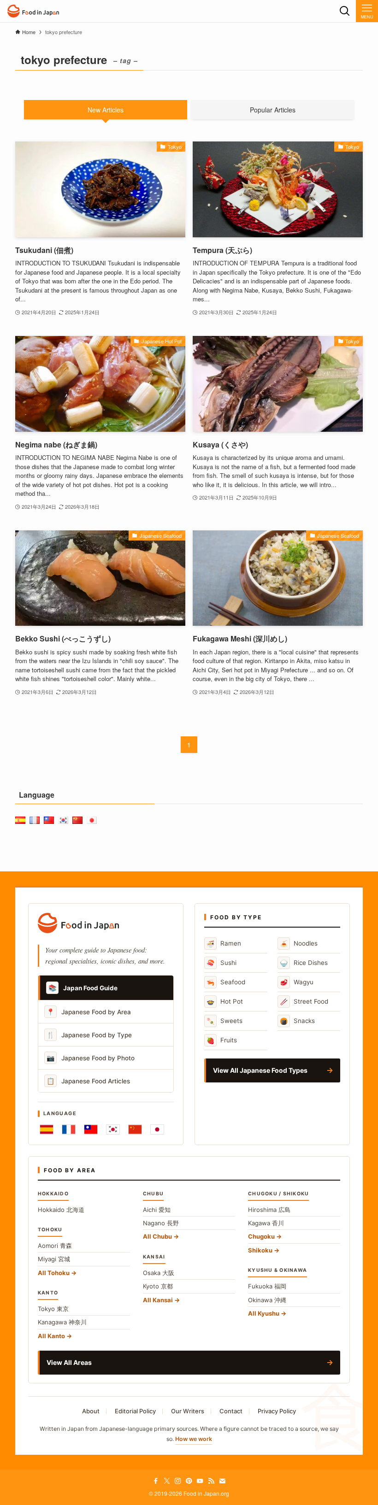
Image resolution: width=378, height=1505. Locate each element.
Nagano (161, 1223)
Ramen (224, 943)
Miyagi (54, 1259)
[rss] (211, 1481)
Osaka (158, 1272)
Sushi (221, 963)
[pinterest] (189, 1481)
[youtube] (200, 1481)
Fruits (222, 1040)
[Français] (68, 1129)
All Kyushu (263, 1313)
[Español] (46, 1129)
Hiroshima (269, 1209)
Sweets (224, 1021)
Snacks (297, 1021)
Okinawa (267, 1300)
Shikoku (260, 1250)
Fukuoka (267, 1286)
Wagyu (296, 982)
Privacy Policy (277, 1411)
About (91, 1411)
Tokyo (53, 1308)
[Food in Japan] (33, 11)
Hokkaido (61, 1209)
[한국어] (113, 1129)
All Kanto (51, 1336)
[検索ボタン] (345, 11)
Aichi (157, 1209)
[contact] (222, 1481)
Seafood (226, 982)
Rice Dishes (304, 963)
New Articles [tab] (106, 109)
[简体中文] (135, 1129)
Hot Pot (225, 1001)
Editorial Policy (135, 1411)
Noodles (299, 943)
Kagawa (266, 1223)
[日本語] (157, 1129)
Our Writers (187, 1411)
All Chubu (157, 1236)
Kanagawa (62, 1322)
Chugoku (261, 1236)
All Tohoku (54, 1272)
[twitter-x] (167, 1481)
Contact (230, 1411)
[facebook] (156, 1481)
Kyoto (158, 1286)
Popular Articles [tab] (272, 109)
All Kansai (158, 1300)
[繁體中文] (91, 1129)
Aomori (55, 1245)
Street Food (304, 1001)
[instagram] (178, 1481)
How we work (193, 1438)
